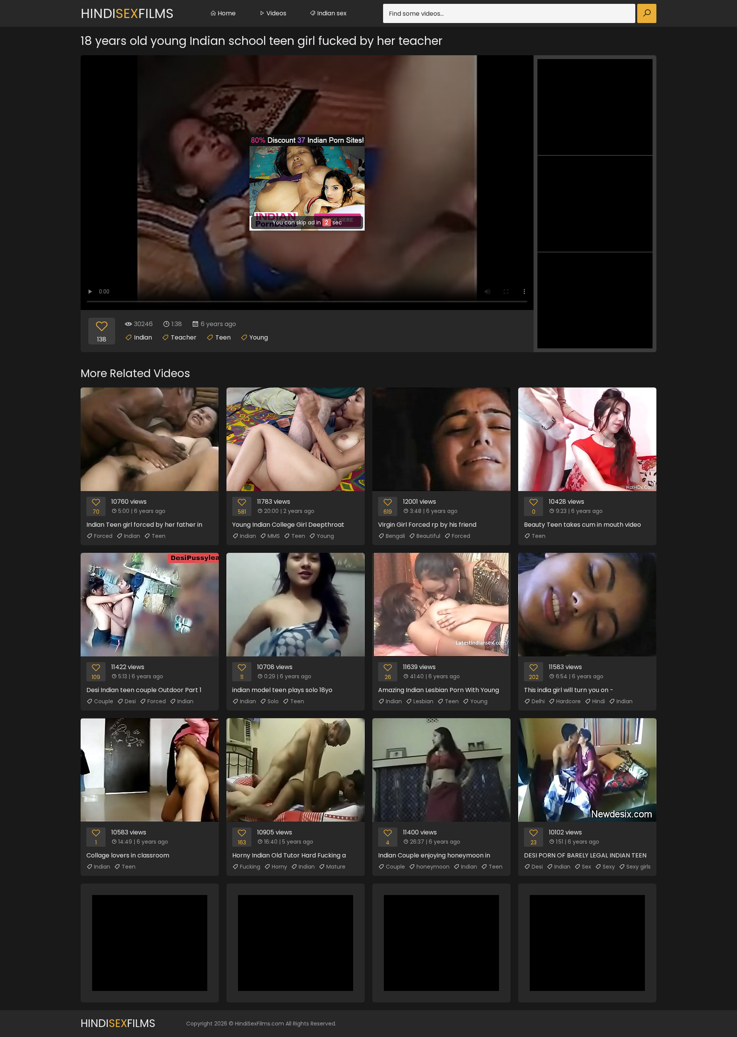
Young (259, 337)
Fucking (250, 866)
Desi (130, 701)
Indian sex (331, 13)
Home (226, 13)
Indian (143, 337)
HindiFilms (127, 13)
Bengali (395, 536)
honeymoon (432, 866)
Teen (223, 337)
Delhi (538, 701)
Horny (279, 866)
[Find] (646, 13)
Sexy (609, 866)
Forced (103, 536)
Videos (275, 13)
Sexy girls (638, 866)
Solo (273, 701)
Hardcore (568, 701)
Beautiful (428, 536)
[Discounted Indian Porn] (307, 183)
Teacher (184, 337)
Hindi (598, 701)
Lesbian (423, 701)
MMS (274, 536)
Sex (586, 866)
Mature (335, 866)
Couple (103, 701)
